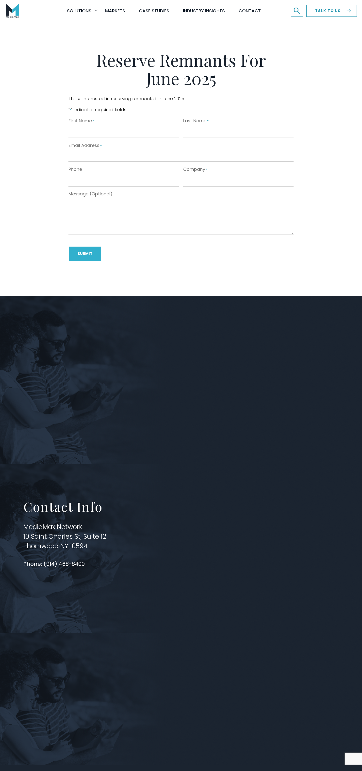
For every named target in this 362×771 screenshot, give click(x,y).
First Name (81, 121)
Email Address (85, 145)
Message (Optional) (90, 194)
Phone (75, 169)
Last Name (196, 121)
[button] (297, 11)
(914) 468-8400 (65, 564)
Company (195, 169)
